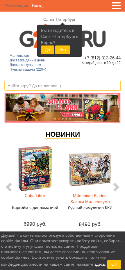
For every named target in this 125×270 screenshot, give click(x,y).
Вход (37, 5)
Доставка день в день (27, 60)
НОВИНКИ (62, 134)
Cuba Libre (35, 195)
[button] (13, 108)
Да (47, 49)
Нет (62, 49)
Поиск (116, 86)
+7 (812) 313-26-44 (102, 57)
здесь (99, 264)
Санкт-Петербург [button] (59, 19)
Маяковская (19, 56)
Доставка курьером (25, 65)
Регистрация (16, 5)
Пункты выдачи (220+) (28, 70)
